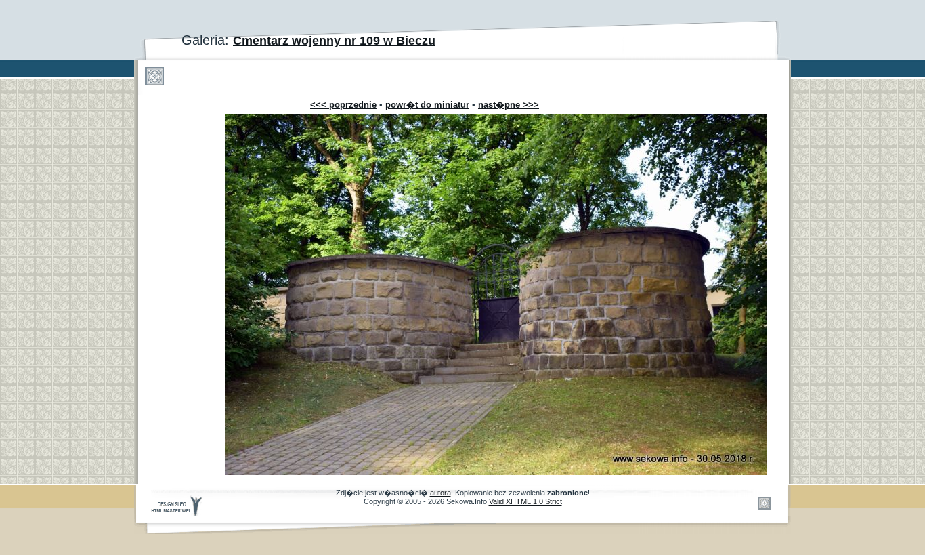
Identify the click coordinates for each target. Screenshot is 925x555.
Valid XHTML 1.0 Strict (525, 501)
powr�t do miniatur (427, 105)
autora (440, 493)
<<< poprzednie (343, 105)
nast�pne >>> (508, 105)
